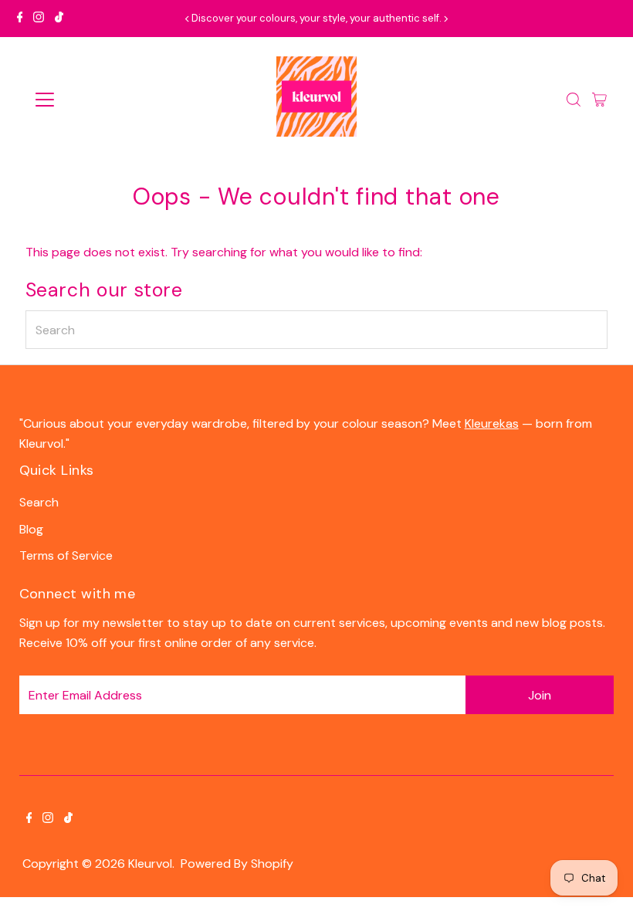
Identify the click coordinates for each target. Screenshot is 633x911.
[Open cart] (599, 99)
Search (39, 502)
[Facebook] (20, 18)
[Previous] (188, 19)
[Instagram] (38, 18)
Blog (31, 529)
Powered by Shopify (237, 863)
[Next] (445, 19)
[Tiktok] (59, 18)
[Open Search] (574, 100)
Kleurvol (150, 863)
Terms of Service (66, 555)
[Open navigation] (94, 99)
